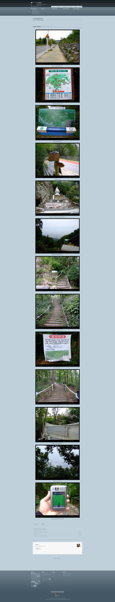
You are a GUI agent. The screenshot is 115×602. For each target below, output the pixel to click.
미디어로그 (53, 598)
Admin (75, 6)
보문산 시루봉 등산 (40, 20)
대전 (32, 573)
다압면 (32, 586)
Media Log (58, 6)
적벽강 (32, 574)
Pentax (32, 585)
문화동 (34, 580)
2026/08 (46, 573)
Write (80, 6)
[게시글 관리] (39, 524)
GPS (37, 576)
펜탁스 (32, 576)
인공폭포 (36, 579)
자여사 (33, 584)
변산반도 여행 (35, 533)
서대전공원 (38, 574)
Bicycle (36, 581)
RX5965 (33, 579)
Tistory (69, 599)
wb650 (37, 582)
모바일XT (38, 573)
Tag (53, 6)
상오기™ (54, 599)
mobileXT (36, 580)
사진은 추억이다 (44, 26)
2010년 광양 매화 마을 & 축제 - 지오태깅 (39, 532)
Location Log (64, 6)
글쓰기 (64, 598)
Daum (63, 599)
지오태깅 (36, 583)
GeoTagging (38, 575)
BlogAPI (34, 586)
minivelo (34, 574)
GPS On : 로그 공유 (66, 575)
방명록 (59, 598)
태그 (50, 598)
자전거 (33, 583)
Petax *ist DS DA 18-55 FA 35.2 (40, 546)
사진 (32, 582)
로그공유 (35, 585)
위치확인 (34, 582)
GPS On (39, 581)
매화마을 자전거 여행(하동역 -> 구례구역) (40, 536)
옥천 (35, 584)
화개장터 (37, 584)
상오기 (38, 585)
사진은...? (40, 2)
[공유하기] (37, 524)
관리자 (62, 598)
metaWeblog (35, 573)
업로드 (33, 581)
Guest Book (70, 6)
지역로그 (56, 598)
